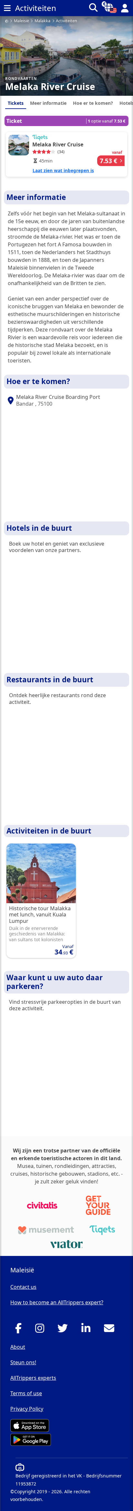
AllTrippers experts (33, 1377)
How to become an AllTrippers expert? (56, 1302)
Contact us (23, 1286)
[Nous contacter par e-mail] (111, 1330)
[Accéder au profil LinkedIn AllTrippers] (87, 1330)
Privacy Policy (26, 1408)
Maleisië (21, 21)
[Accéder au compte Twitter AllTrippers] (64, 1330)
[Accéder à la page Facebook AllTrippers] (20, 1330)
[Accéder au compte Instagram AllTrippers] (41, 1330)
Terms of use (26, 1393)
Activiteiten (66, 21)
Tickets (16, 103)
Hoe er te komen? (93, 103)
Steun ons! (23, 1362)
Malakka (42, 21)
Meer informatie (48, 103)
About (17, 1346)
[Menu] (7, 8)
